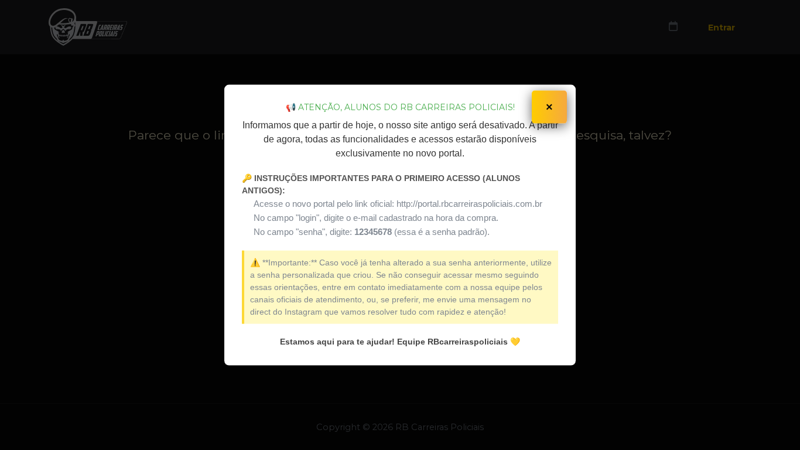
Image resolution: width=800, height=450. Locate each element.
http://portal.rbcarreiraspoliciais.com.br (469, 203)
